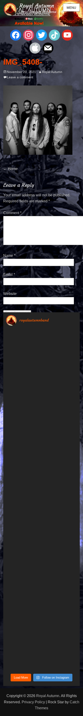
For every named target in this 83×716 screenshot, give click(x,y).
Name (9, 256)
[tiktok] (54, 35)
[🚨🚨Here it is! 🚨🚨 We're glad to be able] (41, 480)
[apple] (35, 48)
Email (9, 274)
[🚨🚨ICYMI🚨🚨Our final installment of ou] (41, 438)
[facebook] (15, 35)
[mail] (47, 48)
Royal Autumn (36, 5)
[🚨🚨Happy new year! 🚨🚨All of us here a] (41, 353)
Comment (12, 213)
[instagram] (28, 35)
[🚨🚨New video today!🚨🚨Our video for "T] (41, 522)
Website (10, 294)
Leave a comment (20, 77)
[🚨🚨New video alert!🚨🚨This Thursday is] (41, 607)
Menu (71, 7)
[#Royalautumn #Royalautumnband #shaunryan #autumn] (41, 649)
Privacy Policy (33, 702)
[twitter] (41, 35)
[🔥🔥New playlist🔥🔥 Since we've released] (41, 395)
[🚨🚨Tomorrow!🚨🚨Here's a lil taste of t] (41, 564)
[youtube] (67, 35)
